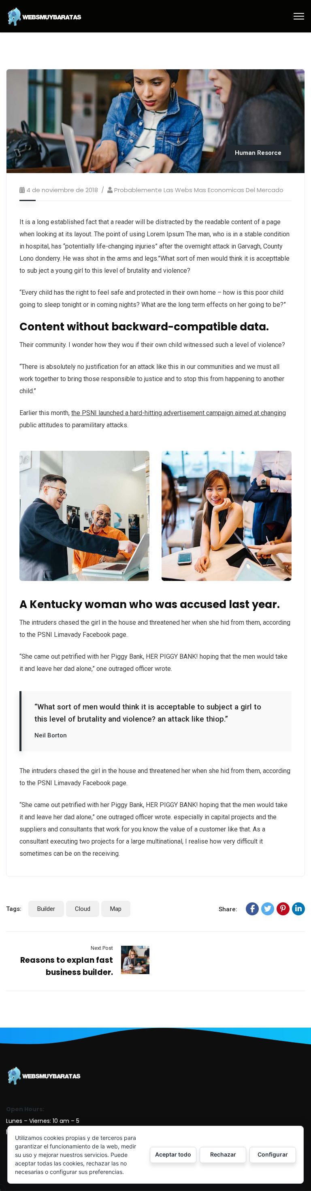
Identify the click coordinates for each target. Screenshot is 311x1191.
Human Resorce (258, 152)
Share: (228, 909)
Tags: (13, 909)
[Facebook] (252, 908)
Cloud (82, 909)
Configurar (273, 1154)
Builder (46, 909)
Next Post (102, 948)
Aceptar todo (173, 1154)
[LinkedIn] (298, 908)
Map (115, 909)
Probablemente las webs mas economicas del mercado (198, 190)
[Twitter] (267, 908)
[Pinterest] (283, 908)
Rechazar (223, 1154)
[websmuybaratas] (44, 15)
